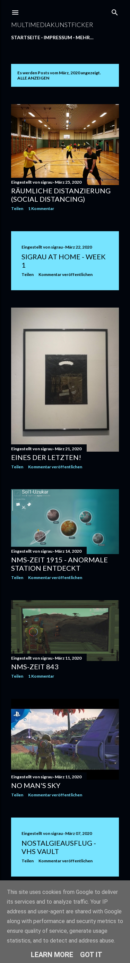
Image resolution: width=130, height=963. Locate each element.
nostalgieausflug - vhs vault (58, 847)
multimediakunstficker (52, 24)
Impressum (58, 37)
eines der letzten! (46, 457)
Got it (91, 955)
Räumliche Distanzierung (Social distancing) (61, 194)
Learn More (52, 955)
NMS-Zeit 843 (35, 666)
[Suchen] (115, 11)
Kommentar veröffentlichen (65, 274)
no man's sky (35, 785)
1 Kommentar (41, 208)
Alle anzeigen (33, 78)
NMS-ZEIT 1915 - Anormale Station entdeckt (59, 563)
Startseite (25, 37)
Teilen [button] (17, 208)
